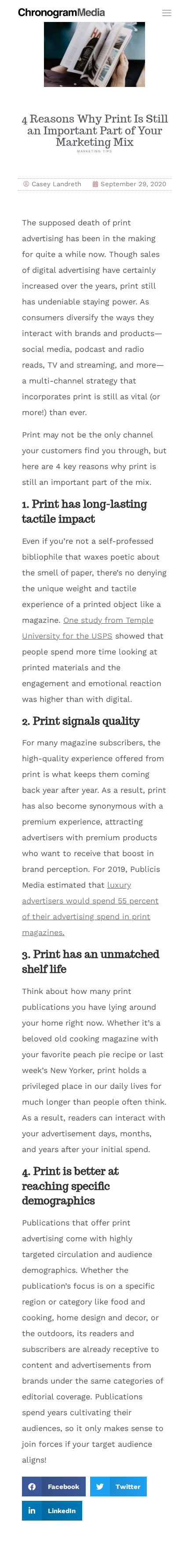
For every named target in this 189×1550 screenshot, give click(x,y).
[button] (54, 1486)
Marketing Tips (94, 151)
